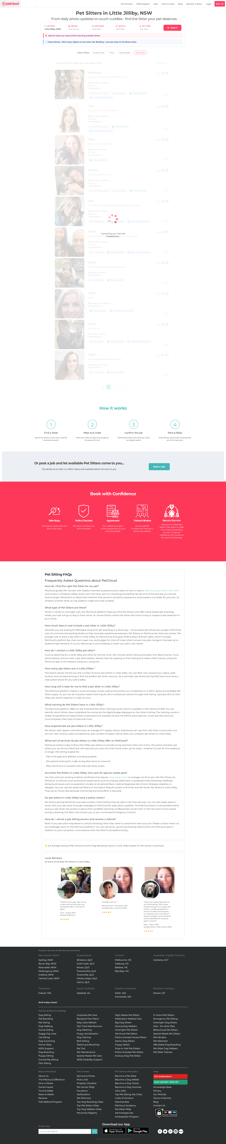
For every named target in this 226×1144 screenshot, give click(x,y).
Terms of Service (162, 1098)
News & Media (46, 1094)
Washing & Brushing (88, 1044)
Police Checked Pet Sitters (129, 1052)
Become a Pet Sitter (125, 1076)
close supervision (118, 777)
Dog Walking (45, 1026)
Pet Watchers (160, 1041)
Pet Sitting (44, 1022)
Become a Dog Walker (127, 1079)
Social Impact (45, 1087)
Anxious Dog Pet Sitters (128, 1055)
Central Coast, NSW (48, 978)
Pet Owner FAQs (85, 1087)
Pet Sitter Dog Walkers (165, 1048)
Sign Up (220, 4)
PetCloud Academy (125, 1105)
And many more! (47, 1002)
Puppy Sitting (46, 1055)
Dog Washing (84, 1030)
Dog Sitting (44, 1015)
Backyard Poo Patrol (88, 1018)
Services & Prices (86, 1076)
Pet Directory (84, 1098)
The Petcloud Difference (51, 1079)
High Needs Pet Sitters (127, 1015)
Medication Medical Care (128, 1018)
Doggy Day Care (47, 1033)
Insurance (82, 1090)
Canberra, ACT (160, 960)
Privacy (157, 1090)
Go (94, 1131)
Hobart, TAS (44, 993)
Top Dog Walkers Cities (89, 1109)
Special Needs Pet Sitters (166, 1033)
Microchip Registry (87, 1113)
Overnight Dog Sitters (165, 1022)
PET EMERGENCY (163, 1076)
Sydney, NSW (45, 960)
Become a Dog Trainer (127, 1083)
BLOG (181, 1131)
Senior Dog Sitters (125, 1041)
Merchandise (122, 1102)
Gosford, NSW (46, 974)
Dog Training (84, 1037)
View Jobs (120, 1090)
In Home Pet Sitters (163, 1015)
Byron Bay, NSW (47, 963)
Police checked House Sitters (130, 1037)
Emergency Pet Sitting (165, 1018)
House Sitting (45, 1030)
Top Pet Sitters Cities (88, 1105)
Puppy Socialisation (87, 1033)
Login (208, 4)
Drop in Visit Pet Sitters (127, 1048)
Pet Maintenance (86, 1052)
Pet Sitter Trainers (162, 1052)
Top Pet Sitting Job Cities (128, 1094)
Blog (180, 4)
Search (173, 27)
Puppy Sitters (122, 1044)
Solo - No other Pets (164, 1026)
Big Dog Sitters (123, 1022)
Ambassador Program (127, 1116)
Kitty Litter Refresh (87, 1022)
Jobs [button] (156, 4)
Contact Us (159, 1105)
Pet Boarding (45, 1018)
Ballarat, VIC (121, 967)
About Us (43, 1076)
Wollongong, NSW (48, 971)
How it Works (45, 1083)
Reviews (42, 1098)
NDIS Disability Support (89, 1059)
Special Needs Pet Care (89, 1055)
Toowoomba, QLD (86, 971)
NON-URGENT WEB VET (166, 1082)
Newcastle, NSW (47, 967)
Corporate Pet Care (87, 1015)
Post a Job (159, 466)
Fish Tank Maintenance (89, 1026)
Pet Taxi (81, 1048)
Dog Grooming (46, 1041)
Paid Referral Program (50, 1102)
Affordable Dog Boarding (167, 1044)
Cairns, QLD (83, 982)
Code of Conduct (124, 1098)
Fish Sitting (44, 1063)
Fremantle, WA (123, 996)
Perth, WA (120, 993)
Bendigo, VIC (122, 971)
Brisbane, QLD (84, 960)
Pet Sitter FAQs (123, 1109)
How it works (168, 4)
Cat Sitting (44, 1037)
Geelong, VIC (122, 963)
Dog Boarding (46, 1052)
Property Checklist (87, 1083)
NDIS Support (143, 4)
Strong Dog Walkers (126, 1026)
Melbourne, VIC (123, 960)
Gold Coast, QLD (85, 963)
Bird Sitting (83, 1041)
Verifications (83, 1094)
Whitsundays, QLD (87, 978)
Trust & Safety (45, 1090)
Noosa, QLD (83, 967)
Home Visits (45, 1044)
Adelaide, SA (83, 993)
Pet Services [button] (127, 4)
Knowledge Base (162, 1087)
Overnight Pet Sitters (126, 1030)
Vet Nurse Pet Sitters (126, 1033)
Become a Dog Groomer (128, 1087)
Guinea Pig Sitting (48, 1059)
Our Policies (159, 1094)
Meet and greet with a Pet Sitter (162, 590)
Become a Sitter (194, 4)
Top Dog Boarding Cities (90, 1102)
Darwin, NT (159, 993)
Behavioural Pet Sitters (165, 1030)
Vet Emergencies (124, 1113)
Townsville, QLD (85, 974)
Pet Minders (159, 1037)
